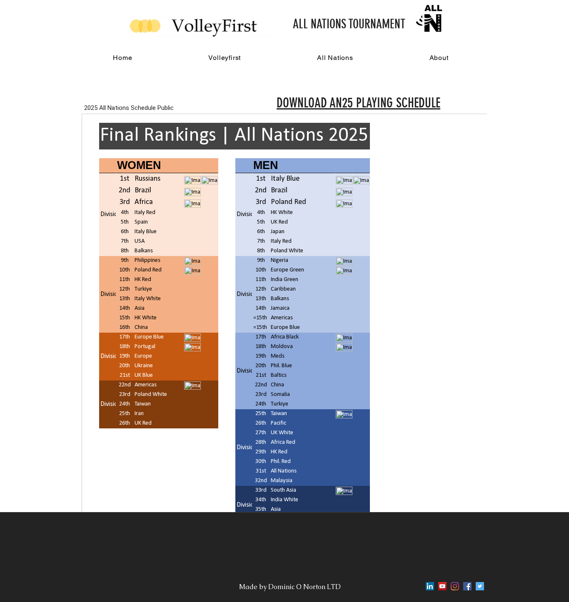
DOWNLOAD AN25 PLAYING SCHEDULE (358, 103)
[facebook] (467, 586)
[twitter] (480, 586)
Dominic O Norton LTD (305, 586)
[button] (224, 58)
